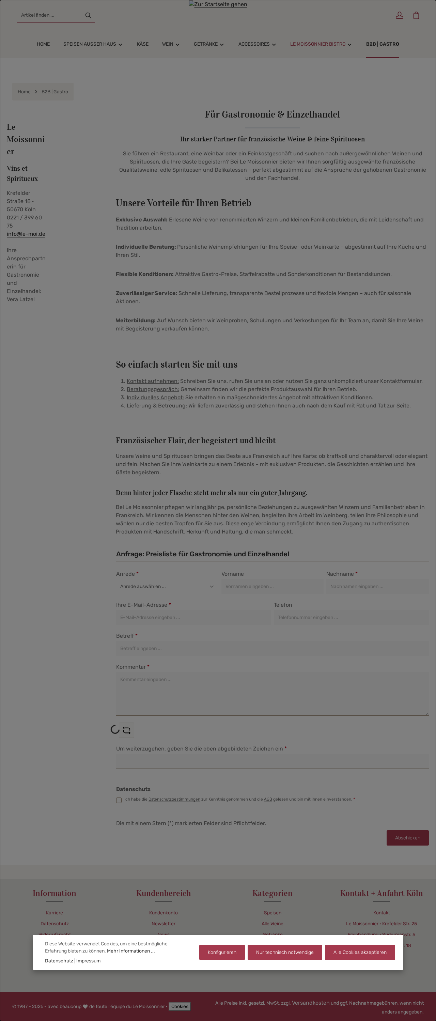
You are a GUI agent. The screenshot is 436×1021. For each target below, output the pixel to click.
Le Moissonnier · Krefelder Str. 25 (381, 924)
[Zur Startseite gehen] (218, 15)
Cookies (179, 1006)
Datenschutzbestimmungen (174, 799)
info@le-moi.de (26, 234)
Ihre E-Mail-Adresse (143, 605)
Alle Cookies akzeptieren (360, 952)
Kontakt (381, 913)
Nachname (342, 574)
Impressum (88, 961)
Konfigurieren (222, 952)
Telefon (283, 605)
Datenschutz (55, 924)
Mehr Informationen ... (131, 951)
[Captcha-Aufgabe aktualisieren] (126, 730)
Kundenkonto (163, 913)
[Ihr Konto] (399, 15)
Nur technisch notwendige (285, 952)
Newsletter (163, 924)
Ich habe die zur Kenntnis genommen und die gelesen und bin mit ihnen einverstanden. (239, 799)
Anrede (127, 574)
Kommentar (133, 667)
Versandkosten (311, 1003)
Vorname (232, 574)
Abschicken (407, 838)
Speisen (272, 913)
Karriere (54, 913)
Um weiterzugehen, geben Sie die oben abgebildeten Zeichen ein (201, 748)
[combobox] (49, 15)
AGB (268, 799)
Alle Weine (272, 924)
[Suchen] (88, 15)
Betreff (127, 636)
